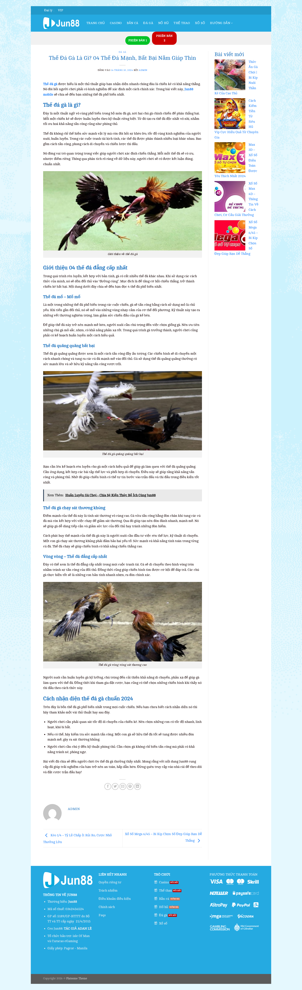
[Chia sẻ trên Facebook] (107, 786)
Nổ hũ (163, 23)
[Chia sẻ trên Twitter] (115, 786)
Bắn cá (132, 23)
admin (143, 70)
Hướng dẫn (220, 23)
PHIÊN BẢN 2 (164, 38)
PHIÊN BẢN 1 (137, 40)
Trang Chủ (95, 23)
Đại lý (48, 10)
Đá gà (148, 23)
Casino (116, 23)
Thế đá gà (50, 84)
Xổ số (200, 23)
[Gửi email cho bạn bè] (122, 786)
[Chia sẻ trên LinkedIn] (137, 786)
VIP (60, 10)
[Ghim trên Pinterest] (130, 786)
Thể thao (182, 23)
